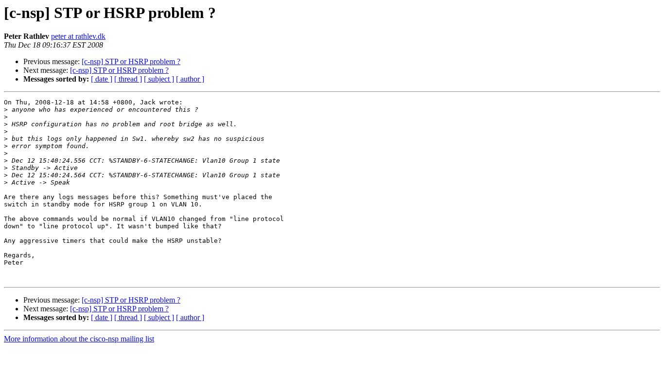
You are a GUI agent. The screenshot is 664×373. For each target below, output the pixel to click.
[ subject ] (159, 79)
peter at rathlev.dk (78, 36)
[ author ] (190, 79)
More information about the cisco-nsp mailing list (79, 339)
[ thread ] (128, 79)
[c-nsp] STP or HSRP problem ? (131, 61)
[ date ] (101, 79)
